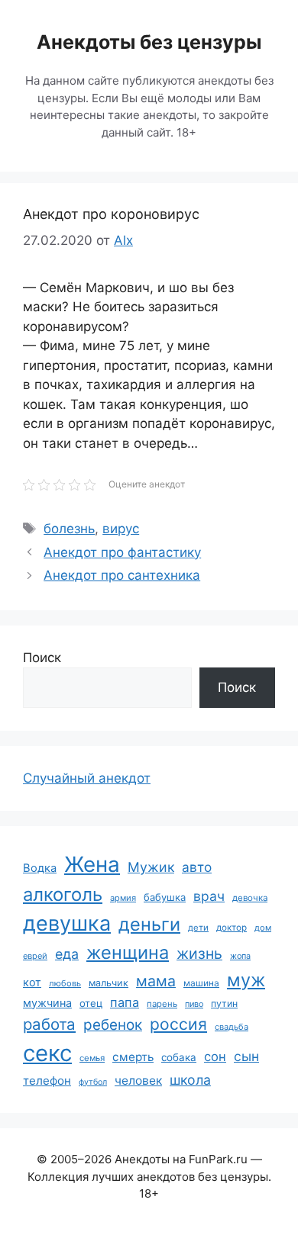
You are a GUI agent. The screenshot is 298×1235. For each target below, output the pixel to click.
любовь (65, 983)
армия (123, 897)
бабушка (165, 897)
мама (156, 981)
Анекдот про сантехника (122, 575)
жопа (240, 955)
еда (67, 954)
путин (224, 1003)
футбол (93, 1082)
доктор (231, 927)
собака (178, 1057)
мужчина (47, 1002)
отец (90, 1003)
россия (178, 1024)
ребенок (112, 1025)
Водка (40, 868)
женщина (127, 952)
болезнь (69, 528)
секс (47, 1053)
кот (32, 982)
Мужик (151, 867)
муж (246, 980)
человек (138, 1080)
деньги (149, 924)
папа (124, 1002)
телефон (47, 1080)
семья (92, 1058)
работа (49, 1024)
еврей (35, 955)
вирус (120, 528)
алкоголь (62, 894)
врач (209, 896)
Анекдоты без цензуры (149, 42)
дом (262, 927)
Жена (92, 864)
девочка (249, 897)
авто (197, 867)
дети (198, 927)
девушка (67, 923)
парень (162, 1004)
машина (201, 983)
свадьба (231, 1026)
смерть (133, 1057)
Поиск (42, 657)
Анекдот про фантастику (122, 552)
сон (215, 1056)
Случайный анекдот (87, 778)
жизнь (199, 953)
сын (246, 1056)
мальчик (108, 983)
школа (190, 1080)
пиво (194, 1004)
